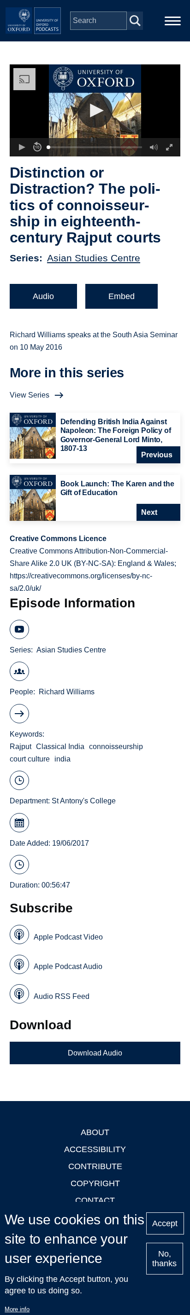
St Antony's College (84, 801)
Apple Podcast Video (68, 937)
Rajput (20, 746)
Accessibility (95, 1149)
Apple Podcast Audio (68, 966)
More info (17, 1309)
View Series (29, 395)
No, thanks (164, 1258)
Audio (43, 296)
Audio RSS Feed (61, 996)
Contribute (95, 1166)
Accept (165, 1223)
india (62, 759)
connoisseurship (116, 746)
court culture (30, 759)
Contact (95, 1200)
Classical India (60, 746)
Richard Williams (67, 692)
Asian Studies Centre (93, 258)
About (95, 1132)
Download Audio (95, 1053)
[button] (95, 110)
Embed (121, 296)
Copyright (95, 1183)
